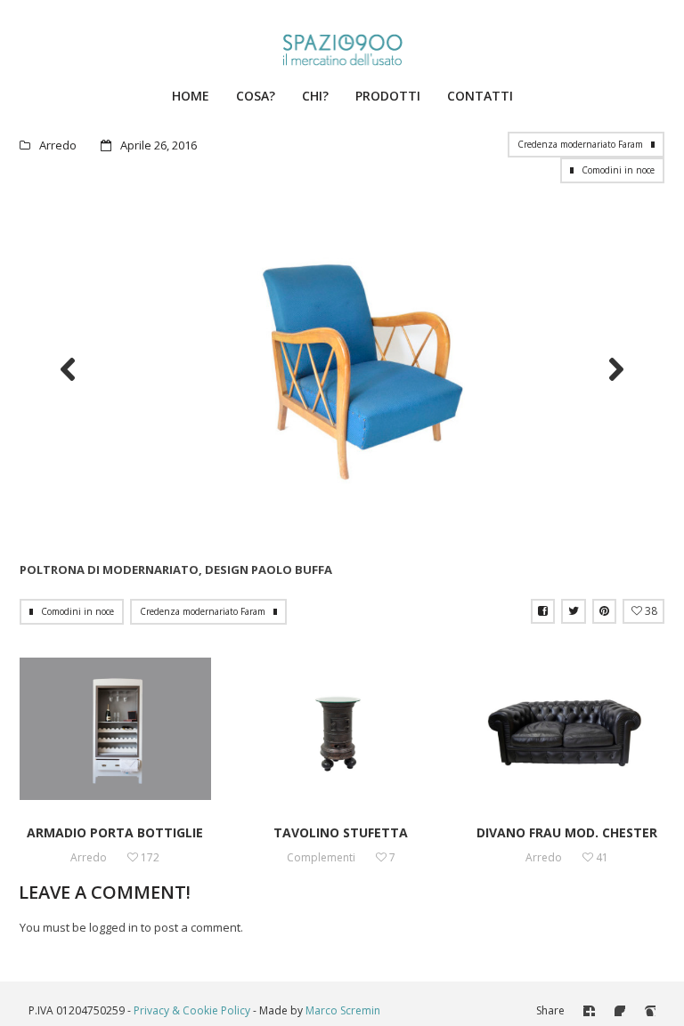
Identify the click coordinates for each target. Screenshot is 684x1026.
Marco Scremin (342, 1010)
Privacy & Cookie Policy (192, 1010)
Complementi (321, 857)
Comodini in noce (618, 170)
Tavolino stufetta (340, 832)
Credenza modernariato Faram (580, 144)
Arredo (58, 145)
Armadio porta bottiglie (115, 832)
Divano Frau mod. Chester (566, 832)
